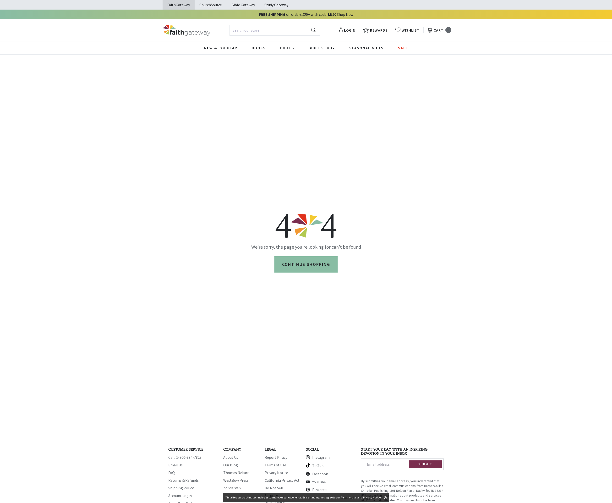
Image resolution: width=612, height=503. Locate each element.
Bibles (287, 47)
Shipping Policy (181, 488)
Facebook (320, 473)
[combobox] (275, 30)
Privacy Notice (276, 472)
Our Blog (230, 465)
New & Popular (220, 47)
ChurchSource (210, 4)
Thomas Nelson (236, 472)
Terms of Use (275, 465)
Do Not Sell (274, 488)
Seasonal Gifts (366, 47)
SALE (403, 47)
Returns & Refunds (183, 480)
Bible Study (322, 47)
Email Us (175, 465)
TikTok (317, 465)
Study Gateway (276, 4)
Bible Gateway (243, 4)
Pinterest (320, 489)
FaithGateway (178, 4)
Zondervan (232, 488)
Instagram (321, 457)
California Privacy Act (282, 480)
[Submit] (313, 30)
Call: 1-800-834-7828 (185, 457)
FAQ (171, 472)
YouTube (319, 482)
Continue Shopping (306, 264)
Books (259, 47)
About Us (230, 457)
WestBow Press (236, 480)
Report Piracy (276, 457)
